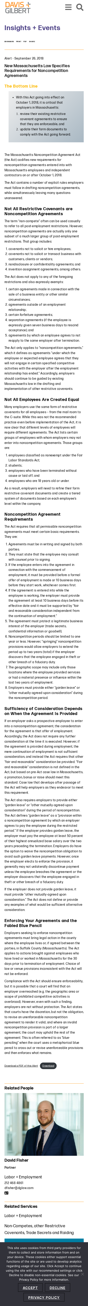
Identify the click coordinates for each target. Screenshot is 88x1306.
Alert (8, 58)
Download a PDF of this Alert (21, 1065)
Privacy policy (44, 1297)
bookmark (9, 42)
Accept (30, 1288)
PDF (25, 42)
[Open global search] (80, 8)
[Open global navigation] (68, 8)
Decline (57, 1288)
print (18, 42)
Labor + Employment (23, 1177)
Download (48, 1065)
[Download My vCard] (7, 1193)
